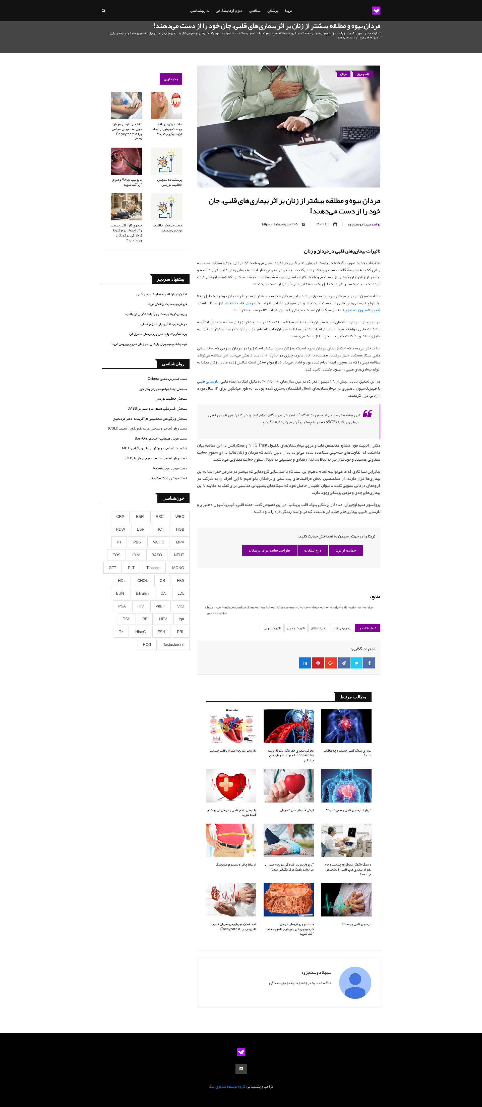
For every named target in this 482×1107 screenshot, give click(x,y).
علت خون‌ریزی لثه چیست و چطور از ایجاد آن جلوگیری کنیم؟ (167, 128)
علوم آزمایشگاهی (229, 10)
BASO (157, 555)
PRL (180, 632)
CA (163, 593)
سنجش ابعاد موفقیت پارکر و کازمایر (163, 388)
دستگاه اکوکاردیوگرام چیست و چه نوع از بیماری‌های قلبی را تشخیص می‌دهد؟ (348, 869)
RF (144, 619)
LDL (180, 593)
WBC (179, 516)
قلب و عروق (363, 74)
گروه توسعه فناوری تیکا (227, 1086)
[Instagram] (241, 1069)
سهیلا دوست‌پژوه (364, 224)
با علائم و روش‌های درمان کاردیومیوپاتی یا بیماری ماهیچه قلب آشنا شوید (290, 928)
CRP (120, 516)
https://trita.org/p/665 (280, 224)
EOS (116, 555)
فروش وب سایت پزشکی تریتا (167, 303)
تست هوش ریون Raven (170, 468)
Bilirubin (142, 593)
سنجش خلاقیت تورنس (171, 398)
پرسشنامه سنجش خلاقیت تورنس (169, 182)
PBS (137, 542)
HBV (163, 619)
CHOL (142, 580)
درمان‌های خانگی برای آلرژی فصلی (163, 323)
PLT (131, 568)
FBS (180, 580)
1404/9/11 (323, 224)
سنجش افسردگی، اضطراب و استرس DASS (157, 408)
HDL (122, 580)
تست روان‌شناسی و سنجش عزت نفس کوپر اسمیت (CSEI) (147, 428)
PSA (122, 606)
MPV (180, 542)
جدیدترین (171, 78)
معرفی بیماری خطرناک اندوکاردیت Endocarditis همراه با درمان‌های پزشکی (291, 755)
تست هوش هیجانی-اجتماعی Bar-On (161, 438)
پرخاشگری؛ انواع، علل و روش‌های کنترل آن (158, 333)
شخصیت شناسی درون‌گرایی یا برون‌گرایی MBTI (154, 448)
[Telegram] (344, 662)
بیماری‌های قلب (342, 628)
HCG (147, 644)
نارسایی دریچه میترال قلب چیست (232, 750)
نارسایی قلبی (207, 381)
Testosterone (173, 644)
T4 (121, 632)
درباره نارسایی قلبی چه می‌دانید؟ (349, 809)
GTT (112, 568)
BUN (120, 593)
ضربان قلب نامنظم (240, 303)
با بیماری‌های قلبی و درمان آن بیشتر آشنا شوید (231, 812)
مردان (343, 74)
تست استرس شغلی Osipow (167, 378)
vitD (180, 606)
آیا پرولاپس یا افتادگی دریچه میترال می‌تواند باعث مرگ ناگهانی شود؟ (289, 867)
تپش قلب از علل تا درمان (297, 809)
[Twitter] (356, 662)
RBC (160, 516)
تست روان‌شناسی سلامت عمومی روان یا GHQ (156, 458)
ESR (140, 516)
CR (162, 580)
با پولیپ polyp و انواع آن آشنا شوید (127, 182)
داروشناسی (199, 10)
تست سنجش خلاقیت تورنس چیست (167, 228)
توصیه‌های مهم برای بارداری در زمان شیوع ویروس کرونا (149, 343)
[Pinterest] (318, 662)
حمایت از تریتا (345, 550)
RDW (120, 529)
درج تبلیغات (312, 550)
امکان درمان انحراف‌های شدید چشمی (161, 293)
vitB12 (160, 606)
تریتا (288, 10)
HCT (160, 529)
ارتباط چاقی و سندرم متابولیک (235, 864)
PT (119, 542)
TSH (127, 619)
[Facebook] (369, 662)
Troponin (153, 568)
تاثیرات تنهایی (272, 628)
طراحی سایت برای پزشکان (269, 550)
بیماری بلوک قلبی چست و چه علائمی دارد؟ (347, 753)
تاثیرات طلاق (318, 628)
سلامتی (255, 10)
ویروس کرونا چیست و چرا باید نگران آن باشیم (156, 313)
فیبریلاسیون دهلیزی (362, 310)
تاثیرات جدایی (296, 628)
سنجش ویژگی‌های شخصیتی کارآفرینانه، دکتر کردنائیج (150, 418)
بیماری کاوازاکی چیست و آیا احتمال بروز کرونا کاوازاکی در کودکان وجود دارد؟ (126, 232)
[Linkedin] (305, 662)
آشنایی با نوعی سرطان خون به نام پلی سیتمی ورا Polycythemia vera (127, 131)
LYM (136, 555)
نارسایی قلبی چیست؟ (357, 923)
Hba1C (140, 632)
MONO (178, 568)
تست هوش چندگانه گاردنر (168, 477)
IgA (181, 619)
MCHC (158, 542)
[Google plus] (331, 662)
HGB (180, 529)
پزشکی (272, 10)
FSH (161, 632)
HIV (141, 606)
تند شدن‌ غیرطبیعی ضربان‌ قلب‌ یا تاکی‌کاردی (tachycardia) (233, 926)
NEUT (179, 555)
